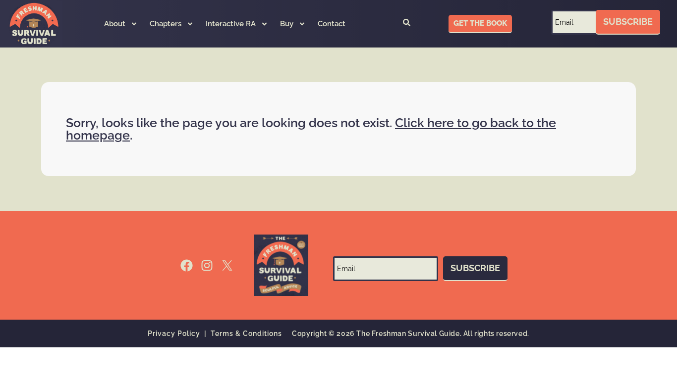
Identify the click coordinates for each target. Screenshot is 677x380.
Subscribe (628, 21)
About (114, 23)
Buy (286, 23)
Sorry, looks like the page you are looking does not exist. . (311, 128)
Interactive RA (231, 23)
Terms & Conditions (246, 333)
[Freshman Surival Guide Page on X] (227, 265)
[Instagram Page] (207, 265)
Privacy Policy (174, 333)
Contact (331, 23)
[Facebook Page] (186, 265)
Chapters (165, 23)
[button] (406, 24)
